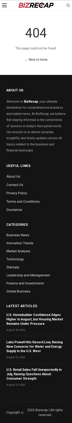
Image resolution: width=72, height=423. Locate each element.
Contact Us (14, 185)
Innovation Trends (19, 243)
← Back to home (36, 59)
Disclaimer (14, 210)
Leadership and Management (28, 275)
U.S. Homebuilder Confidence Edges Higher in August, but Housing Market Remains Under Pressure (34, 319)
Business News (17, 235)
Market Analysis (18, 251)
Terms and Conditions (23, 201)
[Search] (68, 5)
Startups (12, 267)
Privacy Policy (16, 193)
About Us (13, 176)
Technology (15, 259)
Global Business (18, 291)
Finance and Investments (25, 283)
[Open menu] (4, 5)
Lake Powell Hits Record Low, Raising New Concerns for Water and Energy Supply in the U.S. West (34, 346)
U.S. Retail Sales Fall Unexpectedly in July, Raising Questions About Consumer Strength (34, 374)
